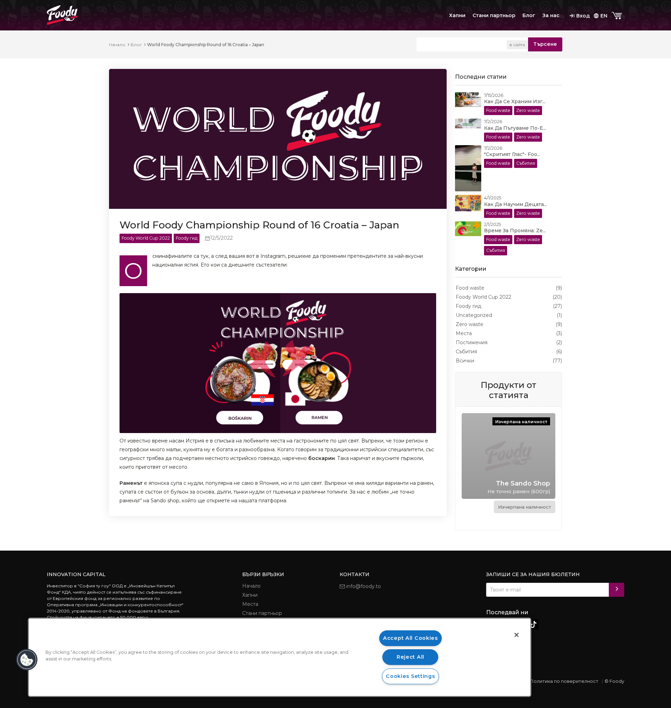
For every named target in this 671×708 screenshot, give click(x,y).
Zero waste (469, 324)
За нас (551, 15)
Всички (465, 360)
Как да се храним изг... (515, 101)
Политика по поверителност (564, 681)
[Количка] (617, 16)
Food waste (470, 288)
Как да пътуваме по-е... (515, 128)
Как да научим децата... (515, 204)
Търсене (545, 44)
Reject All (410, 657)
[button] (27, 660)
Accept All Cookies (410, 638)
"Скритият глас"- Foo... (512, 154)
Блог (528, 15)
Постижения (472, 342)
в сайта (517, 44)
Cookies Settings (410, 676)
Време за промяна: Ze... (515, 230)
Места (464, 333)
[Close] (516, 635)
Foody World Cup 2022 (483, 297)
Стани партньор (493, 15)
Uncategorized (474, 315)
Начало (117, 44)
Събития (466, 351)
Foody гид (468, 306)
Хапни (457, 15)
